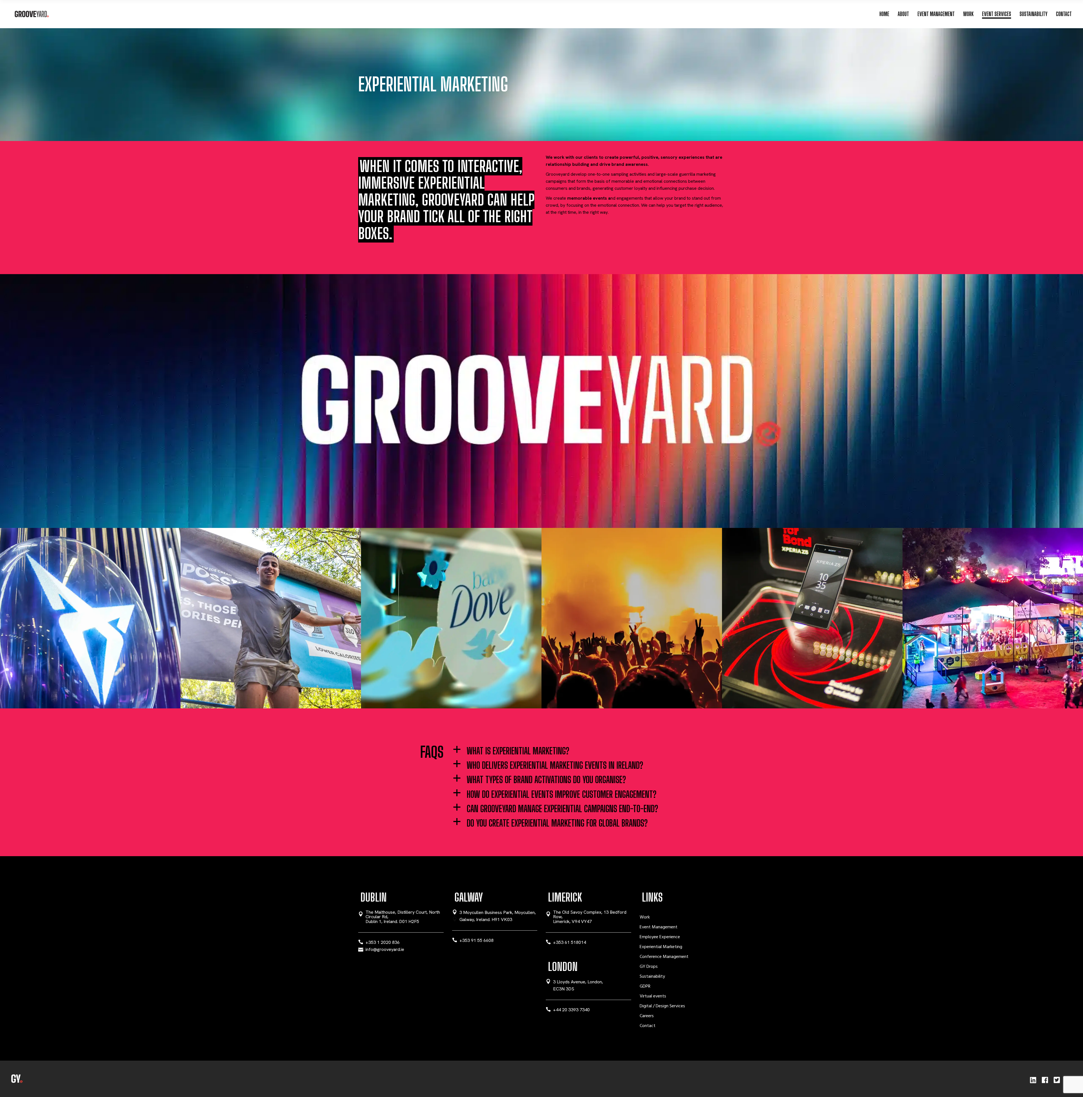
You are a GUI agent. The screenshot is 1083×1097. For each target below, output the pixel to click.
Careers (647, 1016)
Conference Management (664, 957)
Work (645, 917)
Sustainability (652, 976)
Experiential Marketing (661, 947)
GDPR (645, 986)
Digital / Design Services (662, 1006)
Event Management (658, 927)
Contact (647, 1026)
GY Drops (649, 966)
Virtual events (653, 996)
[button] (588, 751)
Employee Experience (660, 937)
